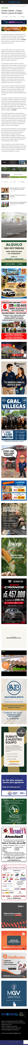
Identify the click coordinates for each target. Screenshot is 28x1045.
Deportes (6, 6)
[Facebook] (25, 1012)
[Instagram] (25, 1015)
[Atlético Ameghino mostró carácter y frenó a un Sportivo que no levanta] (5, 190)
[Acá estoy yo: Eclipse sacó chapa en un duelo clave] (5, 197)
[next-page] (4, 209)
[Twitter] (25, 1017)
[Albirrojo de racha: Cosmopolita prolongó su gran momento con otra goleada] (5, 204)
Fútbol (6, 7)
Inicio (2, 6)
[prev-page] (2, 209)
